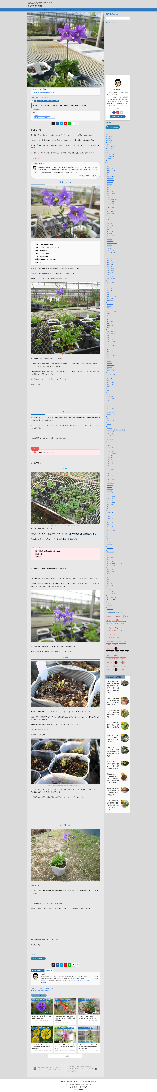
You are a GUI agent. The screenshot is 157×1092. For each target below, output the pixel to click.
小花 (108, 648)
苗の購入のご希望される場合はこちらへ (44, 92)
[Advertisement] (65, 397)
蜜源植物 (119, 662)
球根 (122, 652)
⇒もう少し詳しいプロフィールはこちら (81, 980)
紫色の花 (47, 990)
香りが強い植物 (125, 666)
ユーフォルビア (110, 637)
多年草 (42, 990)
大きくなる (122, 644)
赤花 (125, 662)
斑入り (119, 648)
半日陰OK (35, 990)
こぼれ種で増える (118, 616)
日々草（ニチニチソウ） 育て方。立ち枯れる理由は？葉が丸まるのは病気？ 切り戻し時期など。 (113, 752)
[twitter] (53, 123)
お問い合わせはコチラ (117, 116)
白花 (127, 652)
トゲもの (115, 627)
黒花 (118, 669)
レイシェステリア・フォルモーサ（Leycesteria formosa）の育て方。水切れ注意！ (88, 1046)
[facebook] (57, 123)
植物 (52, 988)
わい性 (114, 620)
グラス (108, 627)
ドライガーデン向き (111, 630)
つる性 (126, 616)
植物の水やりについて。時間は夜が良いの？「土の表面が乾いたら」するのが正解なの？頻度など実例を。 (113, 778)
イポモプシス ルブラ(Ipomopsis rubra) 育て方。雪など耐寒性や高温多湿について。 (65, 1018)
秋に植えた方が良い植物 (112, 659)
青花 (112, 666)
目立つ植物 (114, 655)
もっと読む (66, 1056)
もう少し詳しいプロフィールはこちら (87, 176)
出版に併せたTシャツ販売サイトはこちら (44, 118)
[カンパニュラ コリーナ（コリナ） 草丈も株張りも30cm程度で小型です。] (61, 123)
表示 (39, 158)
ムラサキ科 (116, 634)
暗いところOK (110, 652)
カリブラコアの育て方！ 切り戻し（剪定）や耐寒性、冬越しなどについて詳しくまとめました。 (113, 805)
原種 (39, 990)
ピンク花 (109, 634)
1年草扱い (109, 616)
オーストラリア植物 (119, 623)
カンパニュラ (37, 988)
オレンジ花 (109, 623)
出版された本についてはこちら (42, 116)
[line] (69, 123)
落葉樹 (113, 662)
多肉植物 (115, 644)
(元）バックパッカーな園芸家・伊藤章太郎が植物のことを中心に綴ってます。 (78, 1084)
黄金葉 (113, 669)
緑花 (108, 662)
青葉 (117, 666)
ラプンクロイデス (49, 425)
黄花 (108, 669)
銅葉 (108, 666)
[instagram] (43, 982)
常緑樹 (113, 648)
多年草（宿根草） (45, 988)
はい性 (108, 620)
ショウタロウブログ (35, 6)
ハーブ (120, 630)
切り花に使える (110, 641)
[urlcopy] (77, 123)
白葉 (108, 655)
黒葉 (123, 669)
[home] (45, 982)
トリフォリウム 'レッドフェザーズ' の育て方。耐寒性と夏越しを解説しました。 (65, 1046)
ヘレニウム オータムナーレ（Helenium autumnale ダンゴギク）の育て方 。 (41, 1046)
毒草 (117, 652)
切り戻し (119, 637)
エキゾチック (121, 620)
